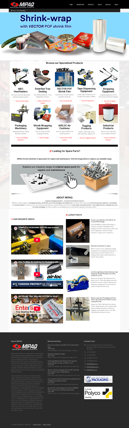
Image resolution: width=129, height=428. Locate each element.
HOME (71, 4)
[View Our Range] (42, 113)
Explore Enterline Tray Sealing (44, 102)
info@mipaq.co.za (92, 370)
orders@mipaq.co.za (92, 367)
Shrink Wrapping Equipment (43, 127)
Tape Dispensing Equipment (86, 90)
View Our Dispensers (88, 101)
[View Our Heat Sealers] (20, 77)
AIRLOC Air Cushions (64, 127)
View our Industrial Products (109, 139)
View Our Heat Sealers (22, 101)
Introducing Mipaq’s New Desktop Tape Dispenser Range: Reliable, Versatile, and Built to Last (104, 273)
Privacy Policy (47, 424)
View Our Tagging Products (88, 138)
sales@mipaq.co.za (92, 364)
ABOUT (116, 4)
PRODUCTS (91, 4)
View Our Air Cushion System (66, 139)
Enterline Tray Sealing (42, 90)
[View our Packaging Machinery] (20, 113)
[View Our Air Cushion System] (64, 113)
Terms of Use (37, 424)
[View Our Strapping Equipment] (108, 77)
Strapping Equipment (108, 90)
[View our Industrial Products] (108, 113)
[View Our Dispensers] (86, 76)
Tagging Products (86, 127)
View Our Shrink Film (66, 101)
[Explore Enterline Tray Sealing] (42, 76)
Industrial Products (108, 127)
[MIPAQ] (24, 5)
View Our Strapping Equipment (109, 102)
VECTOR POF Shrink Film (64, 90)
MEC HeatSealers (21, 90)
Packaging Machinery (21, 127)
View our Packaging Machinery (22, 139)
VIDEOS (100, 4)
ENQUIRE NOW (80, 4)
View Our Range (44, 138)
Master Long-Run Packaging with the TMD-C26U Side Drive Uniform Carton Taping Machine (103, 299)
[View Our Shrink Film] (64, 76)
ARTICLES (108, 4)
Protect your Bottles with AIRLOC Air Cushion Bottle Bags (103, 221)
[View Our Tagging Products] (86, 113)
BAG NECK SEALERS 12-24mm (101, 246)
